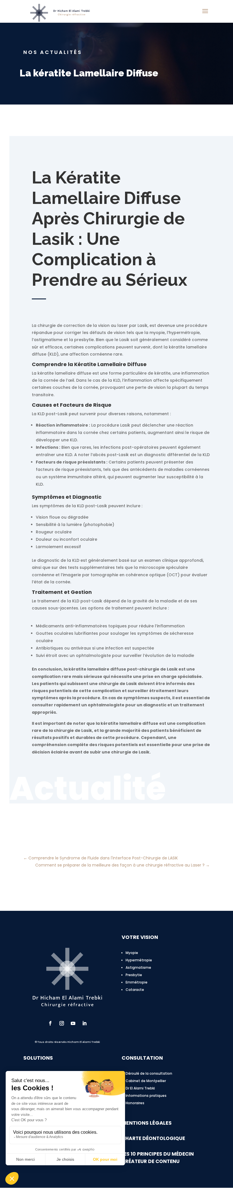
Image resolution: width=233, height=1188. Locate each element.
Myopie (132, 952)
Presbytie (134, 974)
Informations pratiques (146, 1095)
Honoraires (135, 1103)
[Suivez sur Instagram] (61, 1023)
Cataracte (135, 989)
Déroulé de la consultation (149, 1073)
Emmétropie (136, 982)
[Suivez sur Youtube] (73, 1023)
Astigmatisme (138, 967)
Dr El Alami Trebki (140, 1088)
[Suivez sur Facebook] (50, 1023)
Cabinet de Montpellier (146, 1080)
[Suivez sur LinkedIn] (84, 1023)
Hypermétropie (139, 960)
